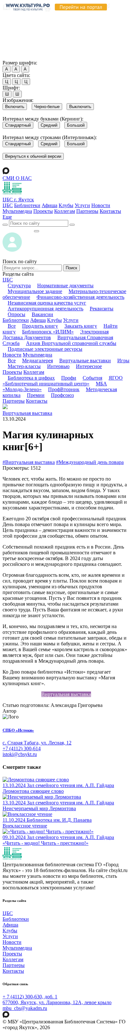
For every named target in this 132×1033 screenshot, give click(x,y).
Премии (36, 395)
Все (12, 326)
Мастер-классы (24, 366)
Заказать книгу (80, 326)
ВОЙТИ (18, 229)
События (92, 378)
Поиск (71, 267)
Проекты (43, 211)
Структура (19, 285)
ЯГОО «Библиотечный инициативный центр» (63, 380)
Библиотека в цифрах (31, 378)
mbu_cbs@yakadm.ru (25, 1008)
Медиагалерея (37, 360)
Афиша (49, 205)
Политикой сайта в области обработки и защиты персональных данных (64, 30)
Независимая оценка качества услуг (47, 303)
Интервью (58, 366)
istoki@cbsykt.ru (20, 754)
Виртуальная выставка (27, 413)
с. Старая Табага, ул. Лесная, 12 (37, 742)
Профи (68, 378)
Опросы (16, 314)
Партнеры (87, 211)
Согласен (14, 56)
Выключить (80, 106)
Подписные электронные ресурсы (45, 349)
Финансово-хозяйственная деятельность (80, 297)
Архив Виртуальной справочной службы (71, 343)
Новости (100, 205)
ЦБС (8, 205)
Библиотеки (27, 205)
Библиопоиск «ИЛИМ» (48, 331)
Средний (49, 125)
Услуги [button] (70, 320)
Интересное (89, 366)
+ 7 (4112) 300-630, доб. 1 (30, 996)
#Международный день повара (90, 462)
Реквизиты (101, 308)
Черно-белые (47, 106)
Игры (123, 360)
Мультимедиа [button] (37, 354)
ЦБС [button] (8, 279)
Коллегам (64, 211)
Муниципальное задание (35, 291)
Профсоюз (62, 395)
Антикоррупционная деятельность (45, 308)
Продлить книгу (40, 326)
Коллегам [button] (33, 372)
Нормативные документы (65, 285)
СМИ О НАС (17, 178)
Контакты (110, 211)
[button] (7, 217)
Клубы (66, 205)
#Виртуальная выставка (29, 462)
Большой (76, 125)
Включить (14, 106)
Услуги (82, 205)
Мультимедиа (17, 211)
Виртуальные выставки (85, 360)
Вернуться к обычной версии (33, 156)
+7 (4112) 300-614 (22, 748)
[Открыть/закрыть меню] (36, 231)
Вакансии (42, 314)
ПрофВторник (63, 389)
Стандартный (18, 125)
